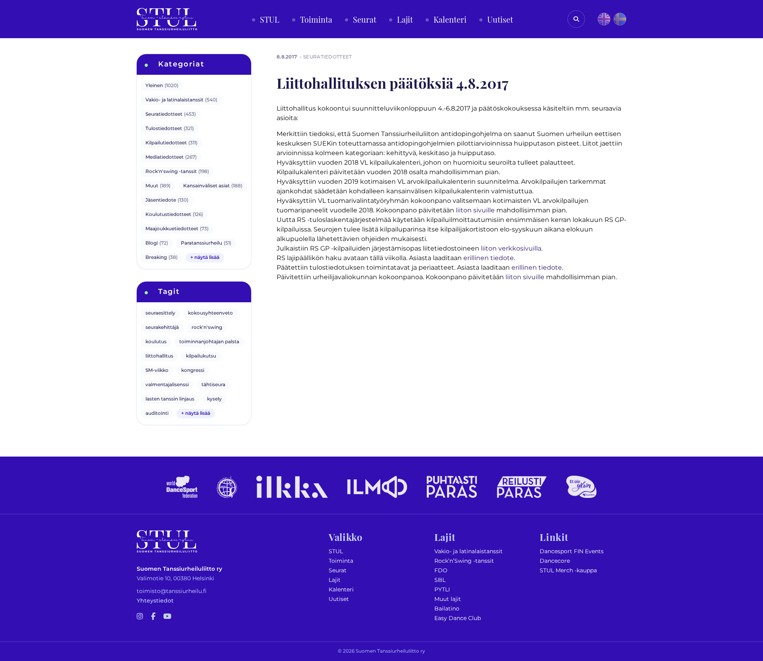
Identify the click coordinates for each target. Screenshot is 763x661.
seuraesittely (160, 313)
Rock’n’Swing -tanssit (464, 561)
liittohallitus (159, 356)
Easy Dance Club (457, 618)
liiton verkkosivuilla (511, 248)
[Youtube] (167, 616)
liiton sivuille (475, 210)
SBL (439, 580)
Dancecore (555, 561)
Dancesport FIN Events (572, 551)
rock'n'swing (207, 327)
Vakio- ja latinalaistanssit (468, 551)
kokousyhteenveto (210, 313)
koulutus (156, 342)
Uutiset (339, 599)
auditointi (156, 413)
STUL (336, 551)
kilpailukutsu (201, 356)
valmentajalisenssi (167, 385)
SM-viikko (156, 370)
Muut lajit (447, 599)
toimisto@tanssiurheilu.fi (172, 591)
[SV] (620, 19)
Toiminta (341, 561)
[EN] (604, 19)
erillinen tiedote (488, 258)
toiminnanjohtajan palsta (209, 342)
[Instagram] (140, 616)
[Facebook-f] (153, 616)
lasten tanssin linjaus (169, 399)
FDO (440, 570)
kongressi (192, 370)
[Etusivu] (167, 19)
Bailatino (446, 608)
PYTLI (442, 589)
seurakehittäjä (162, 327)
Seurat (338, 570)
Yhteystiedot (155, 600)
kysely (214, 399)
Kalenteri (341, 589)
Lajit (335, 580)
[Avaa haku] (576, 19)
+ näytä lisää (204, 257)
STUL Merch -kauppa (568, 570)
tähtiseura (213, 385)
